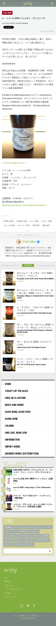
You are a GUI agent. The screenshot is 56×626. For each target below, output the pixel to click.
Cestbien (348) (22, 221)
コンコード (9, 545)
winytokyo (8, 527)
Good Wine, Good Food (18, 412)
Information (12, 439)
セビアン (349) (46, 221)
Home (8, 384)
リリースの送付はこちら (13, 589)
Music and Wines (14, 405)
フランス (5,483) (9, 225)
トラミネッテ (20, 545)
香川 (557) (36, 225)
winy (14, 475)
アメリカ (18, 527)
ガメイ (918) (34, 221)
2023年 (45, 536)
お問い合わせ (9, 585)
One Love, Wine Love (16, 432)
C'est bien (20, 281)
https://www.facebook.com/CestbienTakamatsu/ (23, 205)
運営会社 (7, 581)
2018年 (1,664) (8, 221)
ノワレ (31, 545)
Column (9, 425)
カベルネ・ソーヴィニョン (23, 540)
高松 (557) (46, 225)
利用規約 (7, 593)
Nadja (15, 501)
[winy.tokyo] (28, 3)
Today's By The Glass (16, 391)
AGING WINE (11, 419)
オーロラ (8, 540)
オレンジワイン (10, 536)
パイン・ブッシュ (11, 531)
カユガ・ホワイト (42, 540)
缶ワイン (36, 536)
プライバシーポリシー (12, 597)
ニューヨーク (29, 527)
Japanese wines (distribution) (22, 453)
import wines (12, 446)
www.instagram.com (14, 163)
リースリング (33, 531)
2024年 (23, 531)
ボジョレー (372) (24, 225)
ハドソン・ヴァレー (44, 527)
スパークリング (24, 536)
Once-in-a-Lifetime (15, 398)
